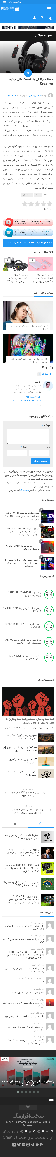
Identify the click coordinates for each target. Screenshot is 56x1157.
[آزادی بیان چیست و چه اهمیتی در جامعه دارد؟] (46, 773)
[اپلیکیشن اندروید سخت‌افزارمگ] (37, 1145)
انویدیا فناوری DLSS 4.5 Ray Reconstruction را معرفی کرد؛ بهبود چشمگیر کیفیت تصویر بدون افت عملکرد (22, 900)
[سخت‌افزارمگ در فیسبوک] (23, 1145)
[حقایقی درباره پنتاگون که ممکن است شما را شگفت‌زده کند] (46, 737)
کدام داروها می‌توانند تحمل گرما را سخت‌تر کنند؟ (29, 328)
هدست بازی (27, 194)
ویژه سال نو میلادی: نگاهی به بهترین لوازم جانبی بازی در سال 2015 (17, 278)
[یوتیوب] (28, 222)
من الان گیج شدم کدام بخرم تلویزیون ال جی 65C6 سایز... (25, 1028)
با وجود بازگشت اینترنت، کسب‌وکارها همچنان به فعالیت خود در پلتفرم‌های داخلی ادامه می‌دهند (23, 853)
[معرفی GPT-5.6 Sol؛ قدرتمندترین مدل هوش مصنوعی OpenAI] (47, 837)
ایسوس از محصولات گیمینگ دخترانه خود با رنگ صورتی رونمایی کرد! (42, 278)
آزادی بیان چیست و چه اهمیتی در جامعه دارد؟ (22, 773)
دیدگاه (43, 374)
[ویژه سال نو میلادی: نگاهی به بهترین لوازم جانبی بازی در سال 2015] (15, 264)
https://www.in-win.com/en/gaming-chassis (27, 398)
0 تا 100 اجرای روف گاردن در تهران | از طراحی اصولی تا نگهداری (20, 749)
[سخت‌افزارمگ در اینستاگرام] (28, 1145)
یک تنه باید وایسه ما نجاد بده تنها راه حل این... (23, 1016)
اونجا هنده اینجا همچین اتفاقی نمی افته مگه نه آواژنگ (23, 1004)
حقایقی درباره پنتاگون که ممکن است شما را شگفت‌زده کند (21, 737)
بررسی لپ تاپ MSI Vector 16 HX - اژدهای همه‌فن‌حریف (24, 657)
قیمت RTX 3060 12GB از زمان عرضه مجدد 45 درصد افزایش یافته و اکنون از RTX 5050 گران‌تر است (23, 244)
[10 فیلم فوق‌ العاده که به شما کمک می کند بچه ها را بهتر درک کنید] (28, 348)
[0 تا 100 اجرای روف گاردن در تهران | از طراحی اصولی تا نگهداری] (46, 749)
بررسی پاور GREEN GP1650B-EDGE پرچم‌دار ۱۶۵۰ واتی (22, 547)
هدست (38, 194)
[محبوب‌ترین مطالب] (15, 824)
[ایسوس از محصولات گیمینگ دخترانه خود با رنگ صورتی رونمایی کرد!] (40, 264)
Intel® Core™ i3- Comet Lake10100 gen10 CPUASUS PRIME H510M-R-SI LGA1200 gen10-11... (25, 955)
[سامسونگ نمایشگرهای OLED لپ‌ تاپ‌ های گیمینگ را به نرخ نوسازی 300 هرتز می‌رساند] (47, 516)
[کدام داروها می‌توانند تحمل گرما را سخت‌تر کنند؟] (28, 315)
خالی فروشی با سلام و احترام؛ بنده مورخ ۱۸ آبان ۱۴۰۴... (23, 940)
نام (48, 447)
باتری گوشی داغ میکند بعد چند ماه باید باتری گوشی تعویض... (24, 927)
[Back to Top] (28, 1107)
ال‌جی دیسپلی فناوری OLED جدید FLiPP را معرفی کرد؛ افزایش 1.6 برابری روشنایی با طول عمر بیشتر (21, 563)
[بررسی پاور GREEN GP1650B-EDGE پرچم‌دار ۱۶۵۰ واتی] (47, 547)
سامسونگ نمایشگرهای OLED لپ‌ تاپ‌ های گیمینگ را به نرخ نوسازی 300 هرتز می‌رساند (22, 516)
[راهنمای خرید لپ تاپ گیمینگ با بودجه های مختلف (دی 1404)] (28, 1072)
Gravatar (24, 490)
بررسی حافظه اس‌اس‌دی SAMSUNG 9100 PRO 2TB (22, 610)
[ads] (28, 27)
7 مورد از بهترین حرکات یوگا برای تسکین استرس (23, 761)
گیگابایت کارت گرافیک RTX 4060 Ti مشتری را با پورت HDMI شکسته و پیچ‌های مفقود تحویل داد (23, 532)
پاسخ (39, 404)
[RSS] (42, 1145)
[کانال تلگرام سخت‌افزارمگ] (32, 1145)
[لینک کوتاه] (9, 95)
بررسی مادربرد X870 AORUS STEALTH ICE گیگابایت (23, 625)
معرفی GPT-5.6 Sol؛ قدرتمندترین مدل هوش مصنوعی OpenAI (22, 837)
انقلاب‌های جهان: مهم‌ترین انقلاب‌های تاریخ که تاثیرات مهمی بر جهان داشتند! (29, 721)
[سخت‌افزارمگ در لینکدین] (14, 1145)
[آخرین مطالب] (41, 824)
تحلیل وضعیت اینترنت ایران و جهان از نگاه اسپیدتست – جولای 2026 (20, 884)
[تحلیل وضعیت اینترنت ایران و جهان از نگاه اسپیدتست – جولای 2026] (47, 884)
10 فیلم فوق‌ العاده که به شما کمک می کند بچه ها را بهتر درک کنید (29, 360)
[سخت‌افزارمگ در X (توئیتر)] (19, 1145)
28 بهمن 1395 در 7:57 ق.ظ (27, 385)
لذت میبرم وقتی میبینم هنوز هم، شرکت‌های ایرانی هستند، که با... (25, 1041)
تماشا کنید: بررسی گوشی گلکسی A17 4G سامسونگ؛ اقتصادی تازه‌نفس (23, 641)
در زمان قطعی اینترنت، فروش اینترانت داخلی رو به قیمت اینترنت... (23, 970)
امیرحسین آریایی (35, 95)
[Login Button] (34, 17)
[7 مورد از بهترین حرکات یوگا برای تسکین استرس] (46, 761)
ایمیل (24, 447)
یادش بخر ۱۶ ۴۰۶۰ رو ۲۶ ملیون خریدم (28, 992)
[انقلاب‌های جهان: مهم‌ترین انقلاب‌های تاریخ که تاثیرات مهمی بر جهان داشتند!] (28, 701)
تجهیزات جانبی (43, 35)
